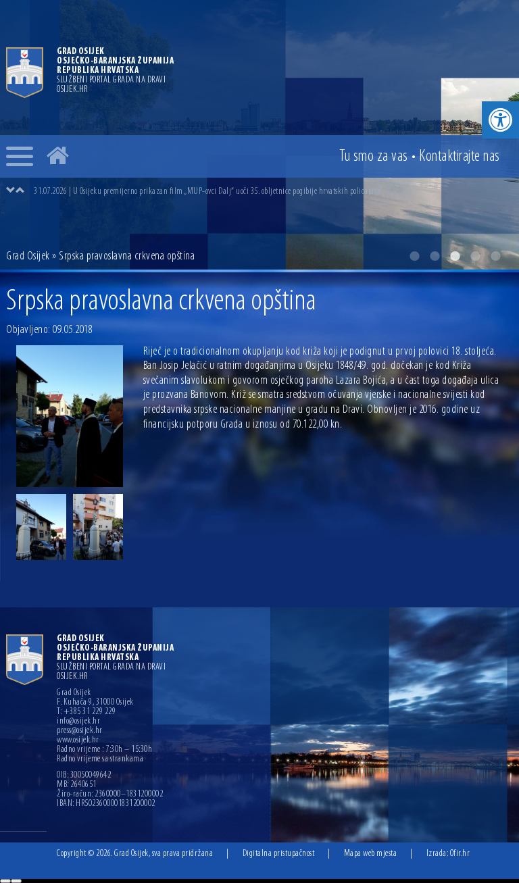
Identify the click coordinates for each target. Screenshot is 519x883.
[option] (273, 191)
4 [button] (475, 256)
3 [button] (455, 256)
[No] (16, 881)
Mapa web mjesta (370, 854)
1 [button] (414, 256)
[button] (500, 119)
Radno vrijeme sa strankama (100, 759)
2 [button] (434, 256)
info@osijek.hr (78, 721)
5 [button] (495, 256)
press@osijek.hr (80, 731)
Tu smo (373, 157)
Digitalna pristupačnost (279, 854)
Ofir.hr (460, 854)
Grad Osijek (28, 257)
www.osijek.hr (78, 740)
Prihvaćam (5, 881)
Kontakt (459, 157)
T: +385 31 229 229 (86, 712)
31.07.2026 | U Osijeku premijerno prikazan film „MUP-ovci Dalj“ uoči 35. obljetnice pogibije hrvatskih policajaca (207, 191)
